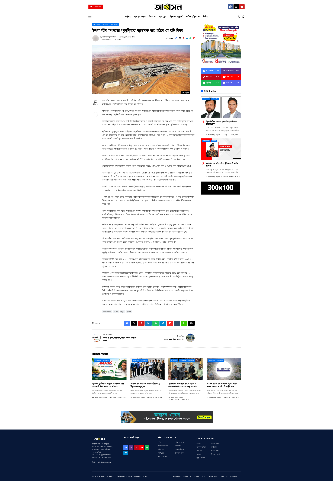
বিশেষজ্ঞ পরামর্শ (179, 453)
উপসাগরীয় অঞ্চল (107, 311)
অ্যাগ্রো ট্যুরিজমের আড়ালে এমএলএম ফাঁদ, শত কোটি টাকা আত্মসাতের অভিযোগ (108, 385)
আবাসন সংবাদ (179, 442)
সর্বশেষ (160, 442)
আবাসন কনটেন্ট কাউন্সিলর (109, 37)
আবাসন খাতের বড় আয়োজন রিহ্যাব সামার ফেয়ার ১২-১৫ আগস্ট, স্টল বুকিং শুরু (222, 385)
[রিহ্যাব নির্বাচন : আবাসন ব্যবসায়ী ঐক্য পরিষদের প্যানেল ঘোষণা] (221, 107)
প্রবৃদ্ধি (122, 311)
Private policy (199, 476)
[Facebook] (230, 6)
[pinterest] (136, 447)
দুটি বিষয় (116, 311)
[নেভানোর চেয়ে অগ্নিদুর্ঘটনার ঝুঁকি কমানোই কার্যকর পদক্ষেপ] (221, 149)
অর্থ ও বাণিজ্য (162, 457)
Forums (224, 476)
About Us (177, 476)
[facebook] (125, 447)
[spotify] (147, 447)
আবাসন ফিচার (179, 449)
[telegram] (125, 453)
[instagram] (131, 447)
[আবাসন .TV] (166, 7)
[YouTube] (141, 447)
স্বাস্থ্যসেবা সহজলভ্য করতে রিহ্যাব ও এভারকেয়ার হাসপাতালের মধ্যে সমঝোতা (182, 385)
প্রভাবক (129, 311)
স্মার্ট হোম (161, 453)
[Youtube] (242, 6)
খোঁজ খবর (161, 449)
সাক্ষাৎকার (178, 446)
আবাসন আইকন (163, 446)
